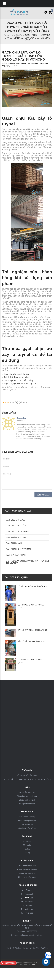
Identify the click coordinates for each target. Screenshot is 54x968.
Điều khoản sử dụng (27, 817)
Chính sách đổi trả (27, 873)
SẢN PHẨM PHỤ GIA (16, 537)
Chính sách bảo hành (27, 877)
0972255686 (31, 931)
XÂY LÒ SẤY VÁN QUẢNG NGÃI (31, 641)
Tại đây (12, 389)
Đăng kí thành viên (27, 804)
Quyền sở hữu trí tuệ (27, 828)
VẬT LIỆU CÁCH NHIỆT (17, 531)
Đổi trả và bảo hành (27, 800)
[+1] (25, 402)
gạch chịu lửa (45, 304)
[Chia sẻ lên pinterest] (20, 402)
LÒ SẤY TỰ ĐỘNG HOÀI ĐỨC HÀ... (33, 587)
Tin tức (27, 849)
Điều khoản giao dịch (27, 820)
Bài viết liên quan (16, 577)
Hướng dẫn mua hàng (27, 792)
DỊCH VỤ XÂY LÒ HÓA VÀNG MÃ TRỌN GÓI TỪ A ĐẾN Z (27, 562)
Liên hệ (27, 853)
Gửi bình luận (43, 495)
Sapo (33, 965)
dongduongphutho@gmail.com (30, 935)
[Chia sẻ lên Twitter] (16, 402)
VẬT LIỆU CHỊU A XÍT (16, 520)
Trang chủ (27, 841)
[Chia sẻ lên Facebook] (12, 402)
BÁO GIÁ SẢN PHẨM (16, 555)
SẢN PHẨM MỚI (14, 543)
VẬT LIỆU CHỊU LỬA (16, 526)
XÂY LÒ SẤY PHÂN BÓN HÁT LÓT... (33, 630)
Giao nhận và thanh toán (27, 796)
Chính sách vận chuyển (27, 869)
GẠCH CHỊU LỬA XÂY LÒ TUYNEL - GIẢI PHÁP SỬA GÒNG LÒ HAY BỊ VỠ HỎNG (23, 56)
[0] (49, 13)
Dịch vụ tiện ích (27, 824)
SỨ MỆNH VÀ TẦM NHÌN (27, 775)
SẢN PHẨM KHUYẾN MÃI (18, 549)
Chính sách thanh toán (27, 866)
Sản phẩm (27, 845)
